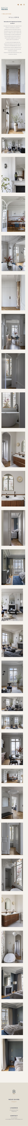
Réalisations (7, 14)
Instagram (14, 1101)
